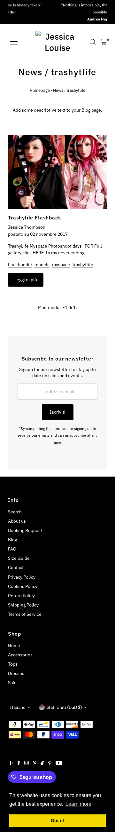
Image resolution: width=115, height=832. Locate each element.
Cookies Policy (22, 586)
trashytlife (83, 264)
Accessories (20, 655)
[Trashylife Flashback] (57, 172)
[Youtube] (59, 763)
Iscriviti (57, 412)
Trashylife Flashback (34, 217)
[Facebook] (19, 763)
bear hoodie (20, 264)
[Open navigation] (13, 42)
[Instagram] (26, 763)
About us (17, 521)
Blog (12, 540)
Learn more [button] (78, 804)
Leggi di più (25, 279)
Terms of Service (25, 614)
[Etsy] (11, 763)
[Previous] (15, 12)
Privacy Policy (21, 577)
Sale (12, 682)
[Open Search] (93, 42)
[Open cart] (103, 42)
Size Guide (19, 558)
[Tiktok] (42, 763)
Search (15, 512)
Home (14, 645)
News (30, 71)
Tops (13, 664)
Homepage (40, 90)
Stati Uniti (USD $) (64, 707)
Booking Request (25, 530)
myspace (61, 264)
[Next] (100, 12)
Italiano (18, 707)
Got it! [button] (58, 820)
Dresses (16, 673)
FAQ (12, 549)
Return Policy (21, 595)
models (42, 264)
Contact (16, 567)
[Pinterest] (34, 763)
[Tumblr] (50, 763)
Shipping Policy (23, 605)
